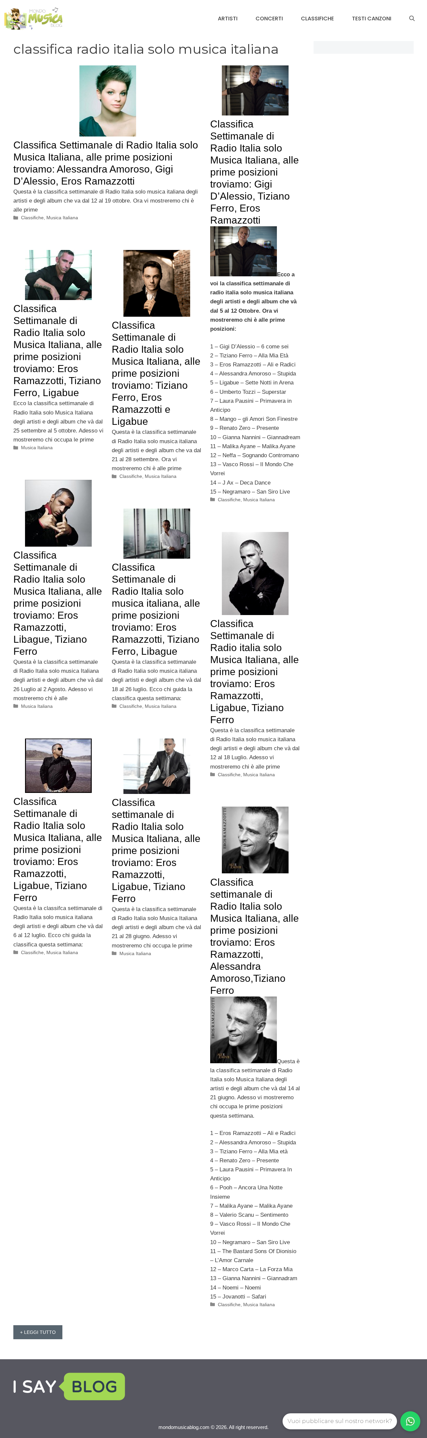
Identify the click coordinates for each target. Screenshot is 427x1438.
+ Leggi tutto (38, 1332)
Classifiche (317, 18)
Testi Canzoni (371, 18)
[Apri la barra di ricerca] (412, 18)
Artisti (228, 18)
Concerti (269, 18)
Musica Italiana (62, 217)
